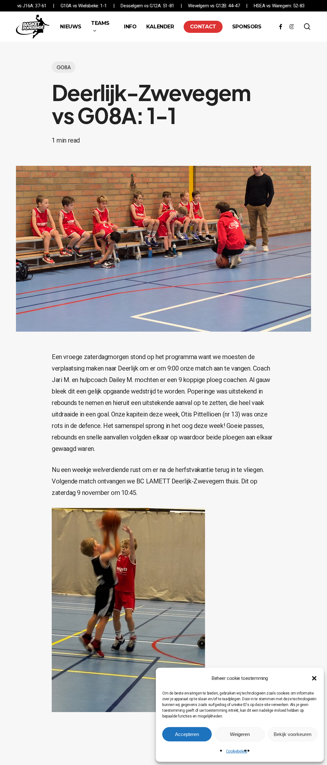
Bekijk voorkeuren (292, 734)
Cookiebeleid (236, 751)
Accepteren (187, 734)
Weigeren (240, 734)
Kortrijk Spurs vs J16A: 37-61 (48, 6)
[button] (314, 678)
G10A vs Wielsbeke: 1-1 (114, 6)
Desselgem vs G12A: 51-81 (178, 6)
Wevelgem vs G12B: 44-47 (245, 6)
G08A (64, 67)
